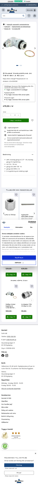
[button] (3, 10)
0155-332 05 (11, 336)
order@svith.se (32, 5)
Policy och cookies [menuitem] (7, 410)
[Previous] (3, 48)
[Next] (35, 48)
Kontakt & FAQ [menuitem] (6, 398)
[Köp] (16, 120)
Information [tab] (19, 227)
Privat (19, 473)
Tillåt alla (19, 257)
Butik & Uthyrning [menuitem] (7, 416)
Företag (19, 465)
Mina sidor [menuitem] (4, 407)
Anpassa (18, 262)
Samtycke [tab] (7, 227)
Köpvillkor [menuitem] (4, 401)
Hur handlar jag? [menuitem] (6, 404)
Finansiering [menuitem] (5, 419)
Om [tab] (31, 227)
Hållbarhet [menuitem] (4, 422)
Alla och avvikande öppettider (11, 389)
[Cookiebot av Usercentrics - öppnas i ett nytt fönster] (28, 222)
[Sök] (23, 16)
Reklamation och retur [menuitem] (8, 413)
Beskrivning (7, 154)
